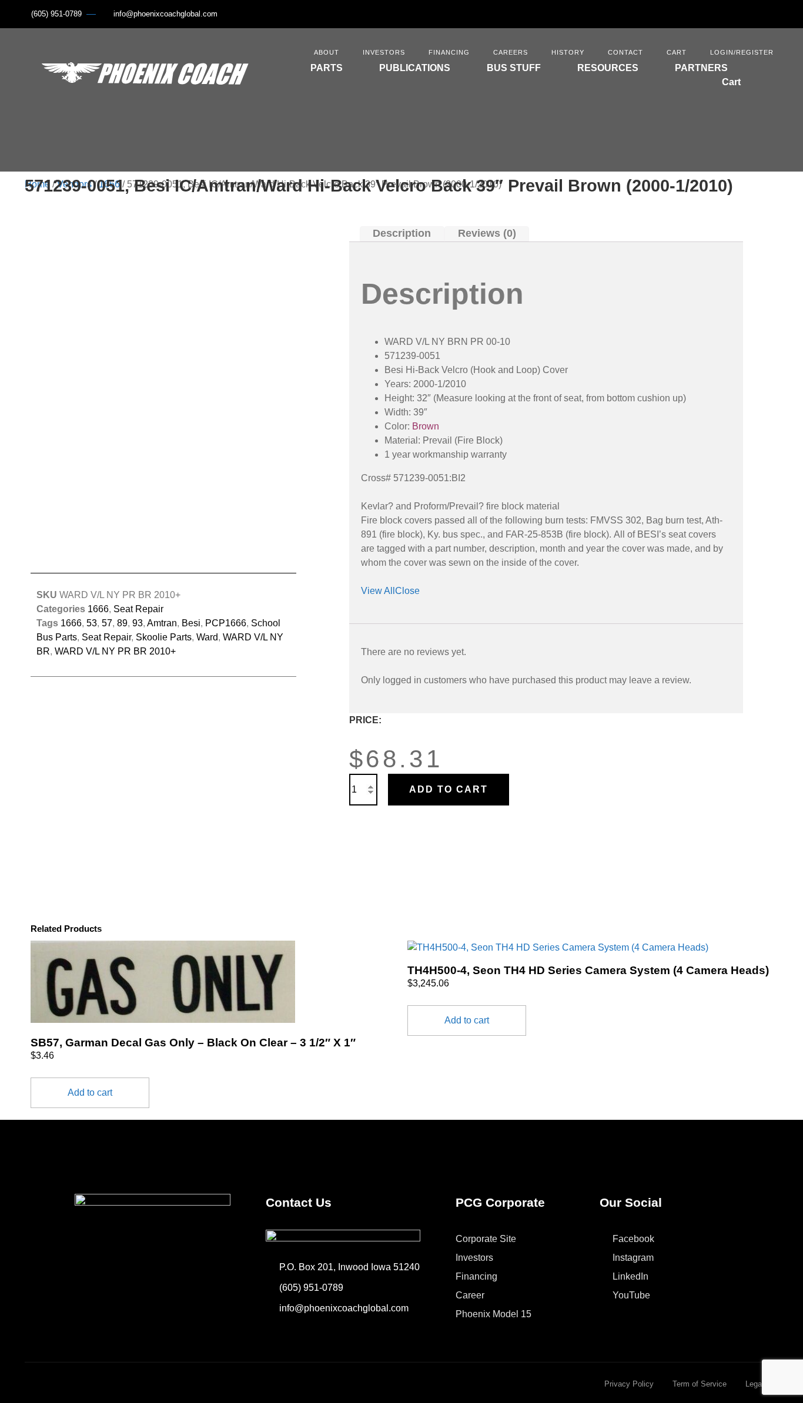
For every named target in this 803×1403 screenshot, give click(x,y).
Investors (384, 52)
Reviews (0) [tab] (487, 234)
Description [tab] (402, 234)
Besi (191, 623)
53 (91, 623)
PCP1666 (225, 623)
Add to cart (448, 789)
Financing (449, 52)
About (326, 52)
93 (137, 623)
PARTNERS (701, 68)
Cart (677, 52)
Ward (207, 637)
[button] (771, 73)
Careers (510, 52)
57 (107, 623)
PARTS (326, 68)
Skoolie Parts (164, 637)
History (567, 52)
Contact (625, 52)
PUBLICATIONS (414, 68)
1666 (98, 609)
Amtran (162, 623)
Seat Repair (138, 609)
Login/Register (742, 52)
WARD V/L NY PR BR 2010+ (115, 651)
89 (122, 623)
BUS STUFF (514, 68)
